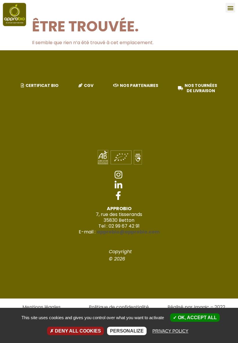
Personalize (127, 330)
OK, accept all (197, 317)
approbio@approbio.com (128, 231)
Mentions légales (41, 307)
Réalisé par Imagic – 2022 (196, 307)
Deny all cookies (77, 330)
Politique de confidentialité (119, 307)
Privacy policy (170, 330)
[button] (230, 7)
